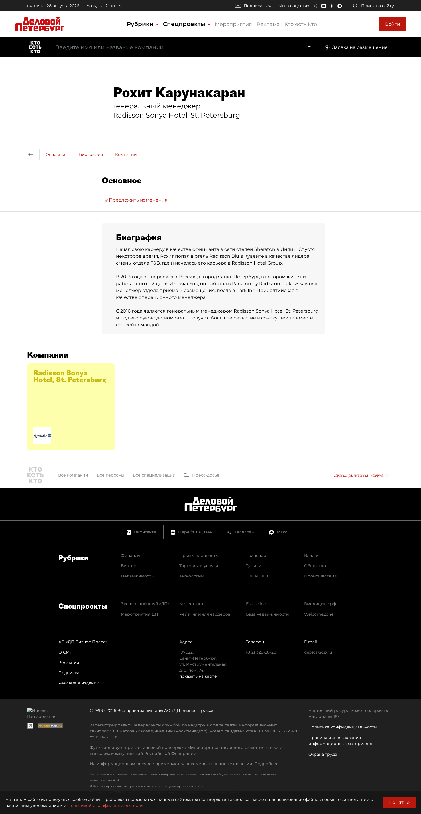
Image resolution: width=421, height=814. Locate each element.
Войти (392, 24)
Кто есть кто (192, 603)
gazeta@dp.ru (318, 652)
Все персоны (110, 475)
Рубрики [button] (141, 24)
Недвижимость (137, 576)
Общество (315, 565)
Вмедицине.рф (320, 603)
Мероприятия (233, 24)
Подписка (68, 672)
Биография (91, 154)
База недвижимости (267, 614)
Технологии (191, 576)
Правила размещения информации (361, 475)
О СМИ (65, 652)
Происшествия (320, 576)
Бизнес (128, 565)
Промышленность (198, 555)
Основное (56, 154)
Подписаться (257, 5)
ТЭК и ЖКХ (257, 576)
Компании (126, 154)
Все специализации (154, 475)
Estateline (256, 603)
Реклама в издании (78, 683)
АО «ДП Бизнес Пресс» (82, 641)
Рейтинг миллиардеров (205, 614)
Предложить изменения (138, 200)
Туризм (253, 565)
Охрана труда (322, 754)
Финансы (130, 555)
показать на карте (198, 676)
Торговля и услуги (198, 565)
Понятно (399, 802)
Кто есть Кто (300, 24)
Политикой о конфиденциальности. (106, 805)
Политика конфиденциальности (342, 727)
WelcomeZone (318, 614)
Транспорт (257, 555)
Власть (311, 555)
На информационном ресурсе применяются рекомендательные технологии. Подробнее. (185, 763)
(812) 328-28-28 (261, 652)
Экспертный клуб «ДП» (145, 603)
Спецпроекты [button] (185, 24)
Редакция (68, 662)
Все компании (73, 475)
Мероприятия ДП (139, 614)
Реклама (268, 24)
